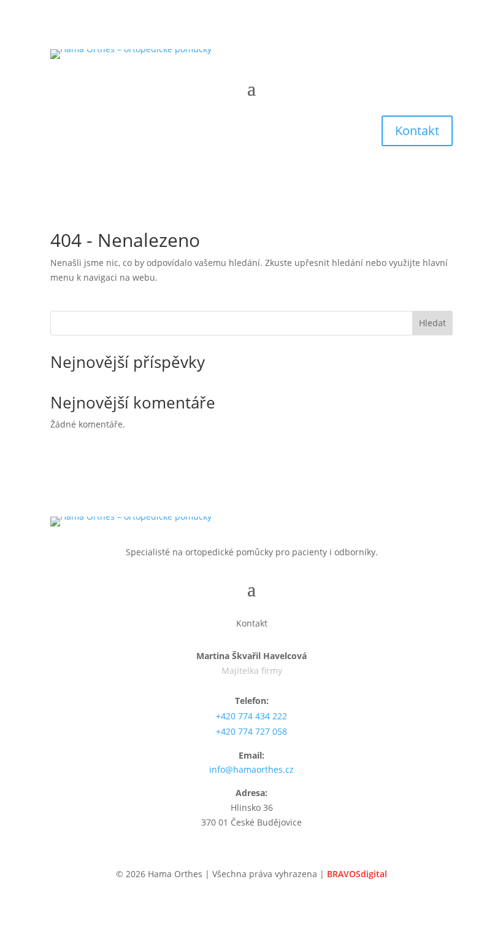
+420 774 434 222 (251, 716)
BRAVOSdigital (357, 874)
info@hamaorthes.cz (251, 769)
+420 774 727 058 (251, 731)
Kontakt (417, 130)
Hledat (432, 323)
